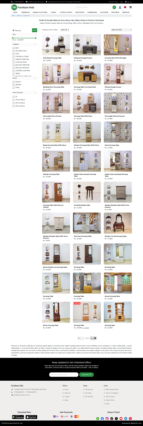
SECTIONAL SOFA (20, 51)
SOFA (17, 53)
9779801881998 (31, 392)
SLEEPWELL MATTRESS (22, 70)
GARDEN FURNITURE (22, 59)
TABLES (17, 73)
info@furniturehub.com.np (36, 2)
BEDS (17, 48)
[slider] (12, 38)
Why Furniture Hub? (112, 389)
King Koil (18, 82)
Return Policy (110, 400)
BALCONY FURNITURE (22, 65)
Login (121, 2)
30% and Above (20, 106)
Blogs (66, 400)
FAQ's (108, 404)
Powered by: (131, 423)
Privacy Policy (110, 396)
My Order (88, 393)
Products (19, 15)
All (16, 96)
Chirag (17, 87)
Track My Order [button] (113, 2)
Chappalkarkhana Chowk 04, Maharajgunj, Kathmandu (64, 2)
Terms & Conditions (112, 393)
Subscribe (85, 374)
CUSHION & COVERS (22, 56)
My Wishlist (89, 396)
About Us (68, 393)
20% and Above (20, 103)
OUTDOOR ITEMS (21, 62)
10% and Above (20, 100)
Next (92, 338)
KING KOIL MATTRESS (22, 68)
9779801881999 (19, 2)
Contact (67, 396)
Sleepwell (18, 84)
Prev (81, 338)
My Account (89, 389)
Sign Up (129, 2)
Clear (34, 30)
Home (13, 15)
